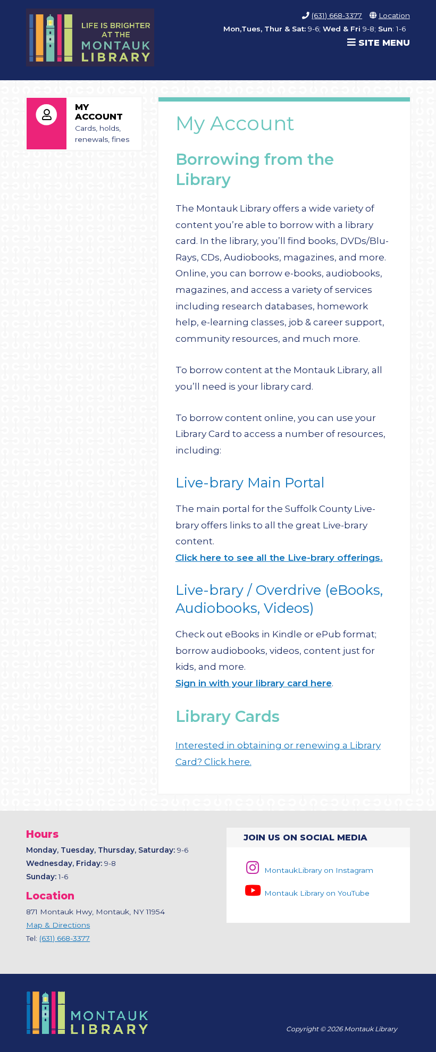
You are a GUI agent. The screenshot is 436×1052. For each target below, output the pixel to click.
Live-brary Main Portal (249, 482)
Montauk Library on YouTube (315, 893)
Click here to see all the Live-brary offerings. (279, 557)
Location (394, 15)
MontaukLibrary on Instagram (317, 870)
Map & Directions (58, 925)
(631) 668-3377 (337, 15)
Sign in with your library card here (253, 683)
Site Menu (383, 42)
